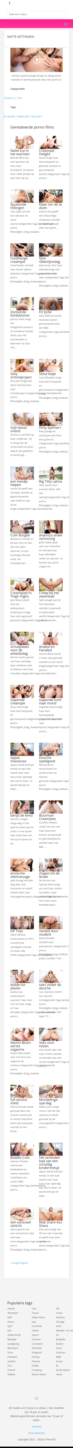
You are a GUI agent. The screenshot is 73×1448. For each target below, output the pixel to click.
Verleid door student (48, 933)
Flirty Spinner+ (50, 427)
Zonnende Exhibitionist (20, 314)
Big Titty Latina (50, 481)
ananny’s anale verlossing (50, 537)
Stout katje (47, 373)
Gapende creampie (17, 701)
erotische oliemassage (20, 875)
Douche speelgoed (47, 759)
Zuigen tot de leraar (49, 875)
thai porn (37, 116)
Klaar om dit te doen (50, 206)
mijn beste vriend (18, 429)
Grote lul (9, 98)
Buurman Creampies (47, 817)
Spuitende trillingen (18, 206)
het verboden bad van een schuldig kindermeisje (49, 1162)
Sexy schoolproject (21, 375)
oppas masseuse (18, 759)
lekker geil (23, 116)
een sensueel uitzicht (20, 1224)
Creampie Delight (46, 152)
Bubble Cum (20, 1157)
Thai (19, 98)
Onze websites (36, 1433)
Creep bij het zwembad (49, 595)
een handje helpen (19, 483)
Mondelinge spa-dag (48, 1101)
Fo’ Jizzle (45, 312)
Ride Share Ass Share (50, 1224)
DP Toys (16, 931)
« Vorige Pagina (19, 1262)
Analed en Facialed (47, 648)
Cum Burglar (20, 535)
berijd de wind (21, 815)
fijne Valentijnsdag (49, 260)
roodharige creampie (19, 260)
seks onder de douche (50, 986)
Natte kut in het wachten (20, 152)
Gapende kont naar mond (50, 701)
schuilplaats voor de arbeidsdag (19, 650)
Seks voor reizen (46, 1044)
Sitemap (36, 1426)
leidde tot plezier (17, 986)
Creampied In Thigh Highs (21, 595)
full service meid (18, 1101)
